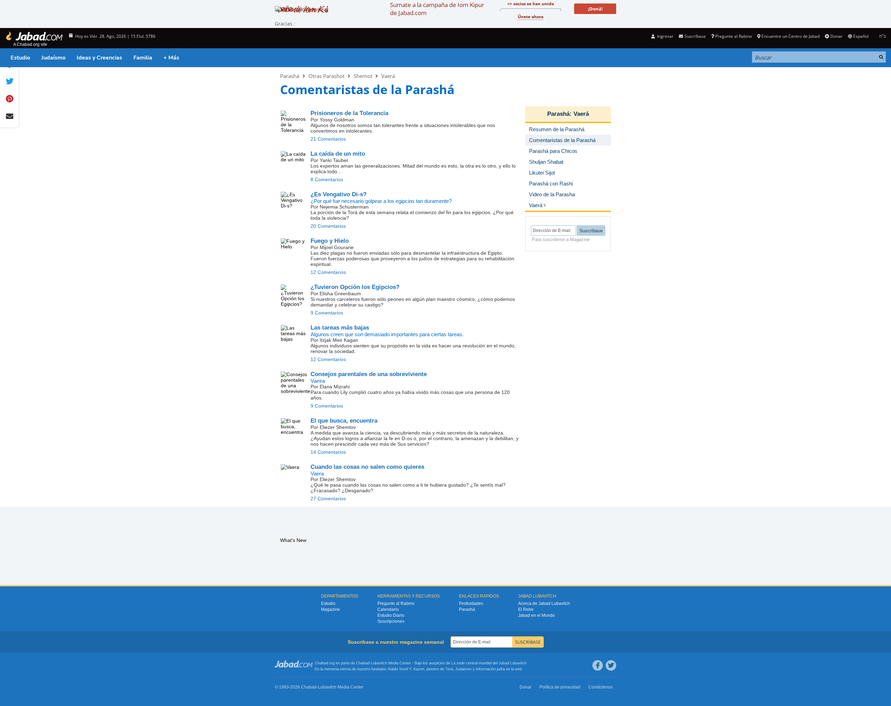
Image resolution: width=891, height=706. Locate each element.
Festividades (471, 603)
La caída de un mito (338, 153)
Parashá (289, 75)
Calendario (388, 609)
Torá (449, 669)
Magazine (330, 609)
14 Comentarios (328, 452)
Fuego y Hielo (330, 241)
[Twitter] (611, 665)
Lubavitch (379, 663)
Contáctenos (601, 687)
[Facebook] (597, 665)
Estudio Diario (390, 615)
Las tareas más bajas (340, 327)
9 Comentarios (327, 313)
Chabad (362, 663)
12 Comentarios (328, 272)
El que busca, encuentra (344, 420)
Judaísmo (53, 58)
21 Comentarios (328, 139)
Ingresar (665, 36)
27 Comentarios (328, 498)
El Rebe (526, 609)
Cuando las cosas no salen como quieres (367, 467)
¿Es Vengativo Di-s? (339, 194)
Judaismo (463, 669)
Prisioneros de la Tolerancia (349, 113)
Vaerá (388, 75)
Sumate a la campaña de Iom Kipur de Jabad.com (437, 9)
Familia (142, 58)
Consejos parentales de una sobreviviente (369, 374)
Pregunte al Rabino (733, 36)
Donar (836, 36)
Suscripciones (390, 621)
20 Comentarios (328, 226)
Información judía (491, 669)
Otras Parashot (326, 75)
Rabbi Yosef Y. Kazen (406, 669)
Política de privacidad (560, 687)
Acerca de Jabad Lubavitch (544, 603)
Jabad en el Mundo (536, 615)
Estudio (20, 58)
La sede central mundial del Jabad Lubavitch (489, 663)
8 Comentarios (327, 179)
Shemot (363, 75)
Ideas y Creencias (99, 58)
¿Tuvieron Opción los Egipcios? (355, 287)
